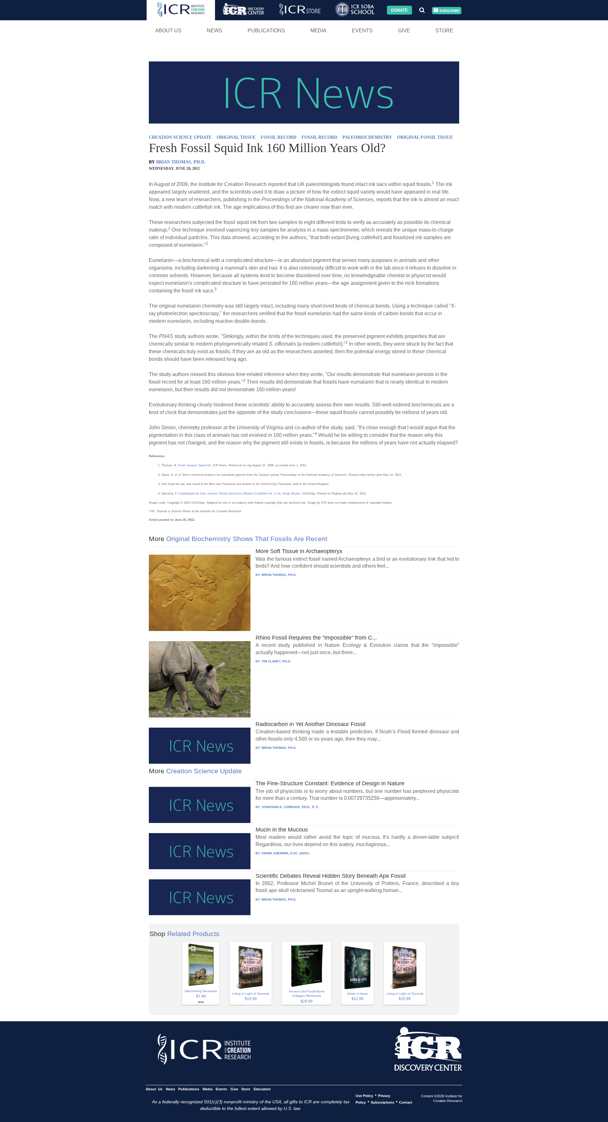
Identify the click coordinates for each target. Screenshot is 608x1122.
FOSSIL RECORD (278, 137)
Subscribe (448, 10)
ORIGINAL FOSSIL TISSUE (425, 137)
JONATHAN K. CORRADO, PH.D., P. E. (290, 807)
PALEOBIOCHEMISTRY (367, 137)
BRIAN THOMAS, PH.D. (181, 162)
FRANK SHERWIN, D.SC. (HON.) (285, 853)
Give (404, 30)
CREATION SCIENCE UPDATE (180, 137)
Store (444, 30)
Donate (399, 10)
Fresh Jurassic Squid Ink (194, 465)
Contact (405, 1102)
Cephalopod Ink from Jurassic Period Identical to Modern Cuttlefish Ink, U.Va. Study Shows (239, 493)
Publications (266, 30)
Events (362, 30)
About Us (168, 30)
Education (262, 1089)
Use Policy (364, 1095)
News (214, 30)
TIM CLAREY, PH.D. (276, 661)
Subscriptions (382, 1102)
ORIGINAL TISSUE (236, 137)
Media (318, 30)
